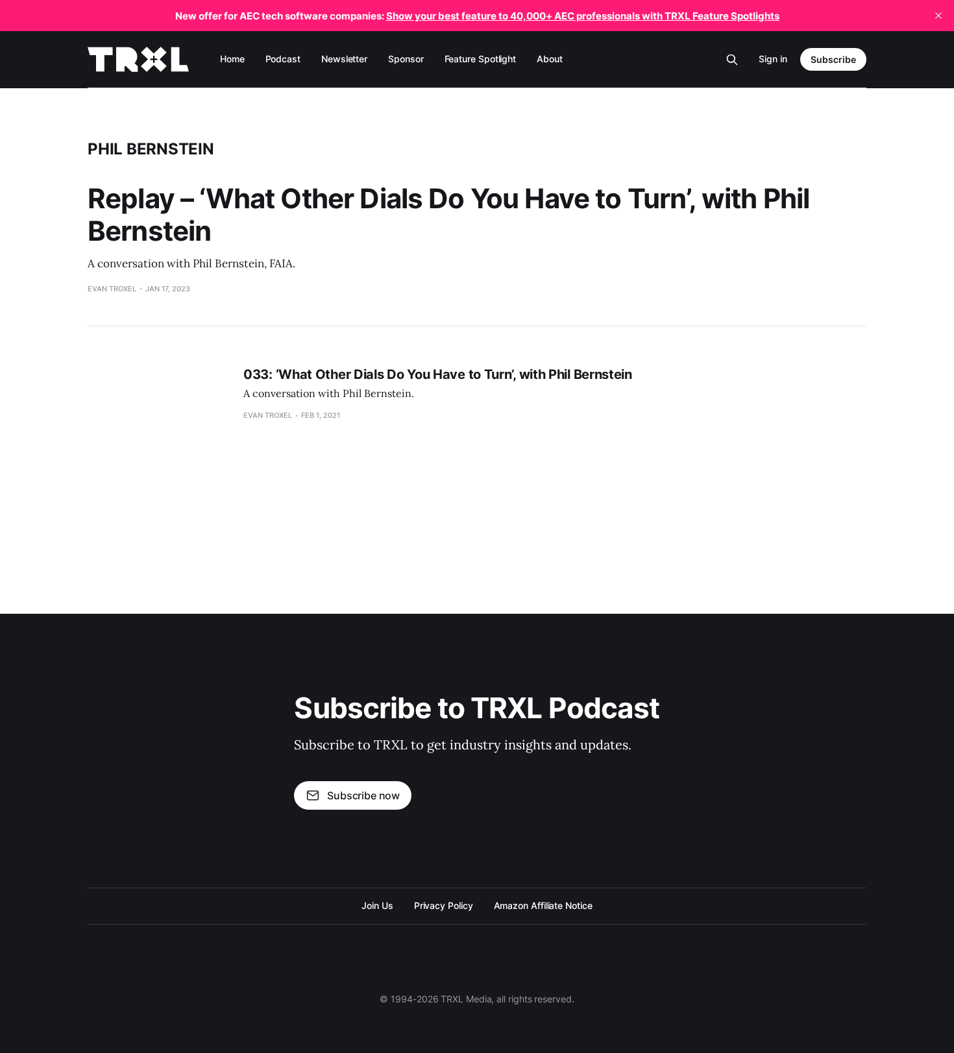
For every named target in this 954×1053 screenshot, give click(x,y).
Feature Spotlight (481, 58)
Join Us (377, 905)
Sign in (773, 58)
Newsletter (344, 58)
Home (232, 58)
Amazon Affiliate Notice (543, 905)
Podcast (282, 58)
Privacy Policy (443, 905)
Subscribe (833, 59)
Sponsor (405, 58)
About (550, 58)
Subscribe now (363, 795)
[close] (938, 15)
